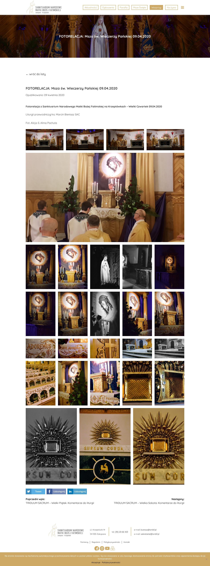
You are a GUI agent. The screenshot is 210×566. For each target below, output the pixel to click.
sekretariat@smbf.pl (150, 534)
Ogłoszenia (108, 7)
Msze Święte (139, 7)
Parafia (124, 7)
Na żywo (171, 7)
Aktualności (91, 7)
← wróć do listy (36, 74)
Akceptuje (95, 562)
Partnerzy (84, 542)
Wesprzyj (156, 7)
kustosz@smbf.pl (148, 529)
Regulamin (96, 542)
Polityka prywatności (112, 542)
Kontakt (127, 542)
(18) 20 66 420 (121, 532)
